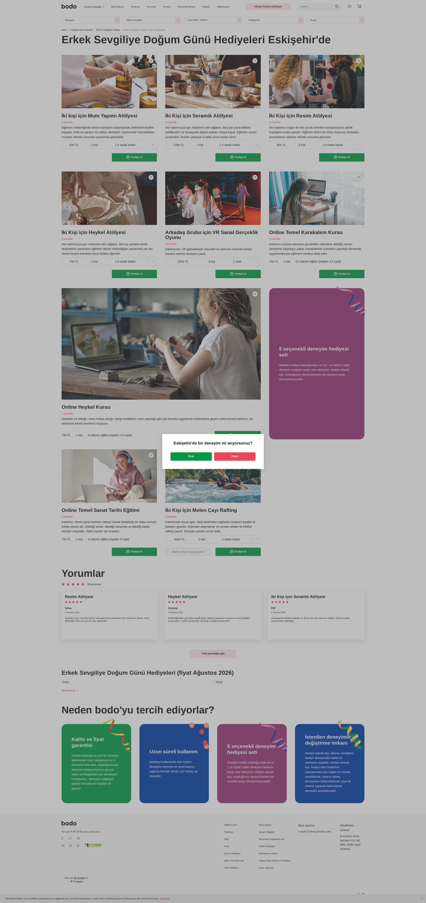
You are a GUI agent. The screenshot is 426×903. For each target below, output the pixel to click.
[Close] (259, 438)
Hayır (234, 456)
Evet (191, 456)
